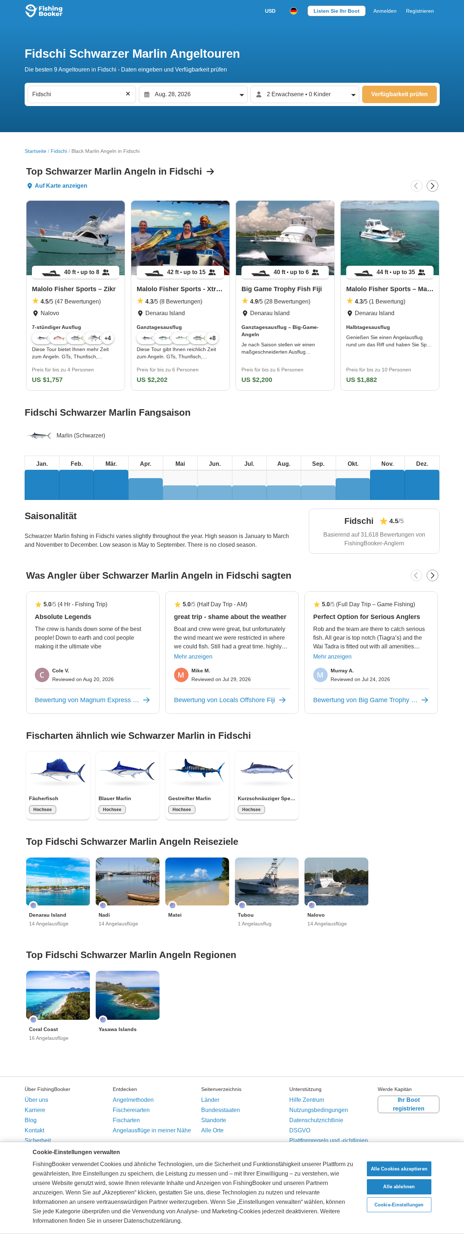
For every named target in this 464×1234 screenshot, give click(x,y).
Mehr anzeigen (193, 656)
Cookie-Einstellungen (399, 1204)
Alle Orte (212, 1130)
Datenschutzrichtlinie (316, 1120)
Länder (210, 1100)
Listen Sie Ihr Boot (337, 11)
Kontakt (34, 1130)
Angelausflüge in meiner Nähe (152, 1130)
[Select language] (294, 10)
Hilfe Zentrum (306, 1100)
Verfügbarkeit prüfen (399, 94)
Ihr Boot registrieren (408, 1104)
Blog (31, 1120)
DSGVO (299, 1130)
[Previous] (416, 186)
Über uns (36, 1100)
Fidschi (59, 151)
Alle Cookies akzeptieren (399, 1169)
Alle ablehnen (399, 1186)
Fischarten (126, 1120)
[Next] (432, 186)
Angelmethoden (133, 1100)
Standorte (213, 1120)
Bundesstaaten (220, 1110)
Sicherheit (38, 1140)
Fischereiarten (131, 1110)
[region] (232, 1188)
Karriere (35, 1110)
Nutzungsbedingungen (318, 1110)
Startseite (35, 151)
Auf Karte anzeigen (61, 186)
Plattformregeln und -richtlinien (328, 1140)
